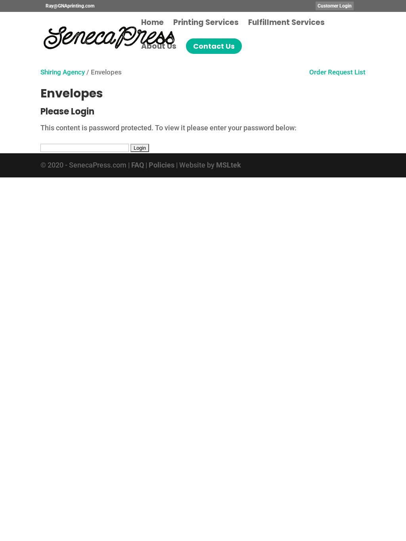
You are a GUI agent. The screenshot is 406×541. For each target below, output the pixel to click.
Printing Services (206, 24)
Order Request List (334, 72)
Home (152, 24)
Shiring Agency (62, 72)
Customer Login (335, 6)
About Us (158, 47)
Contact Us (214, 46)
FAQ (137, 165)
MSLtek (228, 165)
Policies (161, 165)
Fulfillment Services (286, 24)
